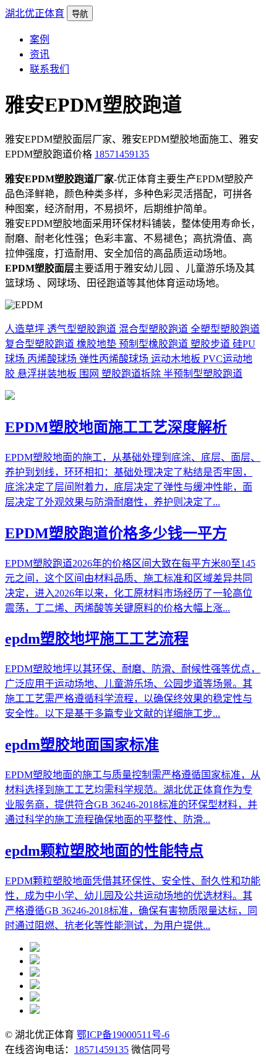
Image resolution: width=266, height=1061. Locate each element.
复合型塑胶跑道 (41, 344)
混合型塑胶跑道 (155, 329)
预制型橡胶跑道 (155, 344)
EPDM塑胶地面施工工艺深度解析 (116, 427)
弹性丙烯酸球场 (115, 358)
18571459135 (122, 154)
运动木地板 (177, 358)
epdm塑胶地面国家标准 (82, 745)
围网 (90, 373)
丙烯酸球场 (53, 358)
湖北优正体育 (34, 13)
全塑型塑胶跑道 (225, 329)
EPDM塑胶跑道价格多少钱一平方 (116, 533)
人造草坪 (26, 329)
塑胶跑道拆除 (132, 373)
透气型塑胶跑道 (83, 329)
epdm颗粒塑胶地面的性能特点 (104, 851)
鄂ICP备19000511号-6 (123, 1034)
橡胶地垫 (98, 344)
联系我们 (49, 69)
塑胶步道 (212, 344)
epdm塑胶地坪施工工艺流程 (97, 639)
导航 (80, 14)
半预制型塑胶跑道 (202, 373)
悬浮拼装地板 (48, 373)
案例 (39, 39)
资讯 (39, 54)
